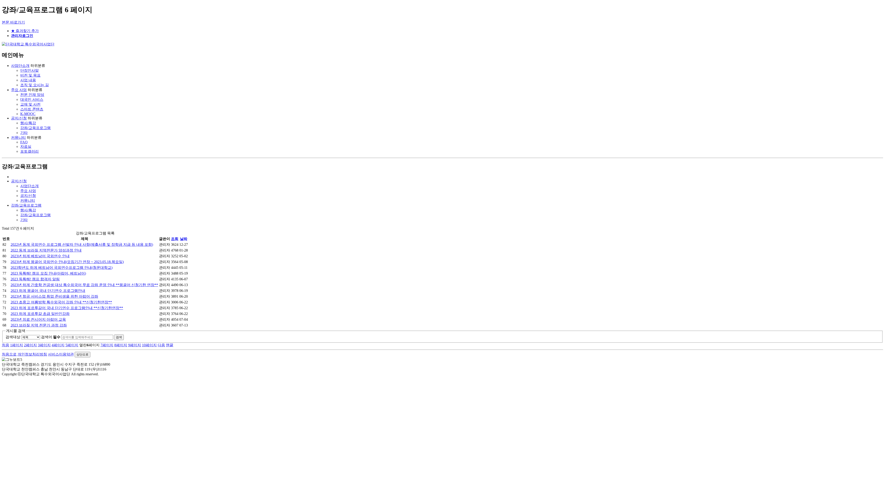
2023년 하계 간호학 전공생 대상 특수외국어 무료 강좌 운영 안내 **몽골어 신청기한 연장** (84, 285)
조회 (174, 239)
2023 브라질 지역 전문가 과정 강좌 (39, 325)
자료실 (25, 146)
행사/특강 (28, 123)
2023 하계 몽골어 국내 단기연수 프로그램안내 (48, 291)
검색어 (50, 337)
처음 (5, 345)
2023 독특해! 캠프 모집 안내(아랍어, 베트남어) (48, 273)
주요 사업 (19, 90)
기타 (24, 133)
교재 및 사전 (30, 104)
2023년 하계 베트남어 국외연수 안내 (40, 256)
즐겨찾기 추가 (25, 31)
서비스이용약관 (61, 354)
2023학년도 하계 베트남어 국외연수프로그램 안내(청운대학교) (61, 268)
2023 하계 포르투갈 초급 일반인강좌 (40, 314)
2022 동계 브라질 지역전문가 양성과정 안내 (46, 250)
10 (149, 345)
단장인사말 (29, 70)
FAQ (24, 142)
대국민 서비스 (31, 99)
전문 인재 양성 (32, 95)
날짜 (183, 239)
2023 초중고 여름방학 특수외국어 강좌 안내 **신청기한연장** (61, 302)
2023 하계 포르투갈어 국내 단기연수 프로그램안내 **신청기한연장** (67, 308)
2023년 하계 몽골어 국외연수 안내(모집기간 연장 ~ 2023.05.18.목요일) (67, 262)
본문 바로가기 (13, 22)
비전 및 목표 (30, 75)
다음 (161, 345)
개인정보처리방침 (32, 354)
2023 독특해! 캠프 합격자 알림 (35, 279)
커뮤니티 (18, 137)
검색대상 (13, 337)
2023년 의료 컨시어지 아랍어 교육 (38, 319)
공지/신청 (19, 118)
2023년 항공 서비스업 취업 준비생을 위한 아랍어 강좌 (54, 296)
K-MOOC (27, 114)
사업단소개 (20, 66)
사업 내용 (28, 80)
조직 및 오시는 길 (34, 85)
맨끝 (169, 345)
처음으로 (9, 354)
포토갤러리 (29, 151)
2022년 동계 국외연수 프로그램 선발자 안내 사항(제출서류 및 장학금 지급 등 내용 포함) (82, 244)
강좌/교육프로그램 (35, 128)
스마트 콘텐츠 (31, 109)
